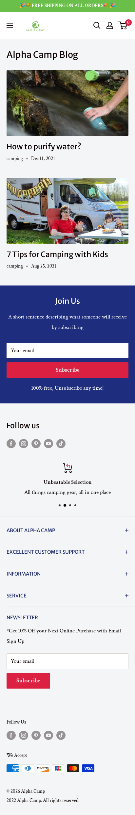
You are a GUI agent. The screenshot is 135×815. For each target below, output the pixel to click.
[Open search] (97, 25)
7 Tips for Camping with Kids (57, 254)
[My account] (109, 25)
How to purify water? (44, 146)
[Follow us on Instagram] (23, 443)
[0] (123, 25)
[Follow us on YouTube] (48, 443)
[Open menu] (10, 25)
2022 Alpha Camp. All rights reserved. (43, 800)
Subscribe (68, 370)
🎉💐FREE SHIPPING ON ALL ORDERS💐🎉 (67, 6)
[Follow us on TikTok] (61, 443)
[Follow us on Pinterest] (36, 443)
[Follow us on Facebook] (11, 443)
